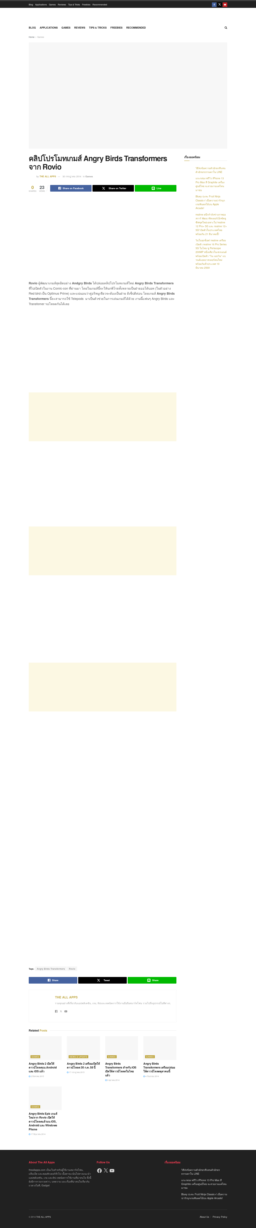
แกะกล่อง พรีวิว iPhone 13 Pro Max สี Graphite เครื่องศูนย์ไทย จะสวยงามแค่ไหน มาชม (204, 1184)
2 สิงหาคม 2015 (37, 1076)
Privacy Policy (220, 1216)
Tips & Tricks (74, 4)
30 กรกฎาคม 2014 (72, 176)
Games (52, 4)
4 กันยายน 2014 (152, 1076)
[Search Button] (226, 28)
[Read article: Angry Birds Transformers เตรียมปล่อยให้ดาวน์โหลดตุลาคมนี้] (159, 1048)
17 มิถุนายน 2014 (37, 1134)
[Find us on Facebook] (214, 4)
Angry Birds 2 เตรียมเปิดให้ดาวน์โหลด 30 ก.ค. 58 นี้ (83, 1065)
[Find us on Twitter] (219, 4)
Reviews (62, 4)
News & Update (78, 1056)
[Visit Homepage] (128, 16)
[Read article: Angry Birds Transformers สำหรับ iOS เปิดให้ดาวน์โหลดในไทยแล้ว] (121, 1048)
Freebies (86, 4)
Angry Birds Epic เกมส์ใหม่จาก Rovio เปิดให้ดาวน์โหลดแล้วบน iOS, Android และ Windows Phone (43, 1121)
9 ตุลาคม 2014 (113, 1080)
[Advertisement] (102, 416)
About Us (204, 1216)
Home (31, 36)
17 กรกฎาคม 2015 (76, 1072)
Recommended (99, 4)
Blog (31, 4)
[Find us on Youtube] (225, 4)
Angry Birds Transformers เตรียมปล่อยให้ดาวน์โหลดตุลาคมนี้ (159, 1067)
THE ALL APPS (48, 176)
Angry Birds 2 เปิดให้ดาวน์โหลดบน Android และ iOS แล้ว (43, 1067)
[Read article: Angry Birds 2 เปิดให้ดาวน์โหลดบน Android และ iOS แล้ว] (45, 1048)
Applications (41, 4)
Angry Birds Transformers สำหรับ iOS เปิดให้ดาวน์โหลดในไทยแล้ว (120, 1069)
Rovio (72, 968)
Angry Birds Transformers (51, 968)
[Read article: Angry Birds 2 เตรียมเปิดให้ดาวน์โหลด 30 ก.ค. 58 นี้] (83, 1048)
